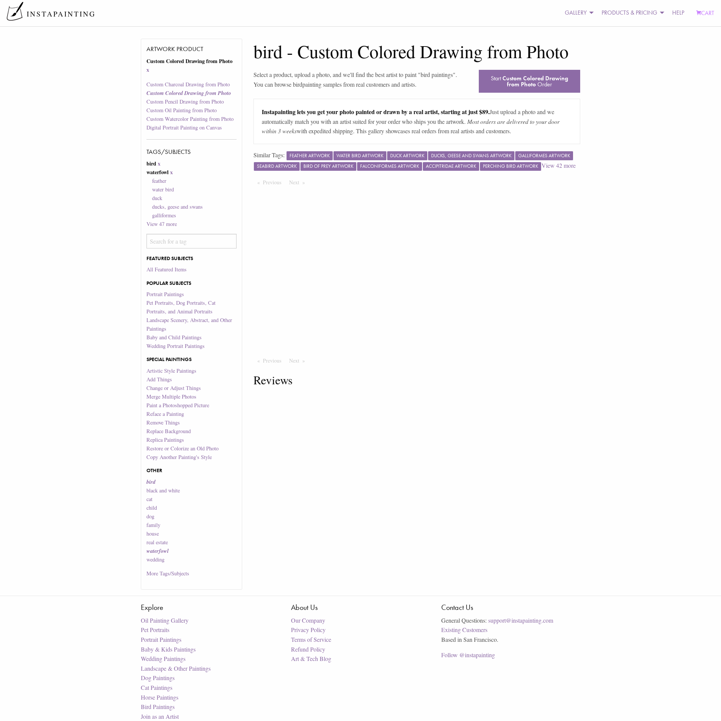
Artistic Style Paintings (171, 370)
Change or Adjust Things (173, 387)
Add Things (159, 379)
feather (159, 180)
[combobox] (191, 241)
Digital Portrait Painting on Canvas (184, 127)
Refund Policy (308, 649)
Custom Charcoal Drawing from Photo (188, 84)
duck (157, 198)
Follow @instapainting (468, 655)
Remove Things (163, 422)
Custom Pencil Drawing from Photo (185, 101)
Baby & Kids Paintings (168, 649)
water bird (163, 189)
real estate (157, 542)
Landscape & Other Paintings (176, 668)
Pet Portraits (155, 630)
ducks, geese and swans (177, 206)
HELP (678, 13)
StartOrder (529, 81)
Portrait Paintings (165, 294)
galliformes (164, 215)
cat (149, 499)
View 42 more (559, 165)
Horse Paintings (159, 697)
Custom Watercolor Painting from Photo (190, 118)
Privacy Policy (308, 630)
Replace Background (168, 431)
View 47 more (161, 223)
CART (707, 13)
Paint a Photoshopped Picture (177, 405)
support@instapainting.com (520, 620)
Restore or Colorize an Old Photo (182, 448)
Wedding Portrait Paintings (175, 345)
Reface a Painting (165, 413)
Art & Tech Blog (311, 658)
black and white (163, 490)
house (152, 533)
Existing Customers (464, 630)
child (151, 507)
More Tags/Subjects (167, 573)
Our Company (308, 620)
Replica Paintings (165, 439)
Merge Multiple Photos (171, 396)
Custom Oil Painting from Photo (181, 110)
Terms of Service (311, 639)
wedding (155, 559)
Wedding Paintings (163, 658)
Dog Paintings (158, 678)
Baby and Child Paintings (174, 337)
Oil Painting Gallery (165, 620)
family (153, 524)
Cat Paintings (156, 687)
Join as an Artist (160, 716)
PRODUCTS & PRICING (629, 13)
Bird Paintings (158, 706)
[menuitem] (577, 13)
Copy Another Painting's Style (179, 457)
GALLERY (576, 13)
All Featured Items (166, 269)
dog (150, 516)
